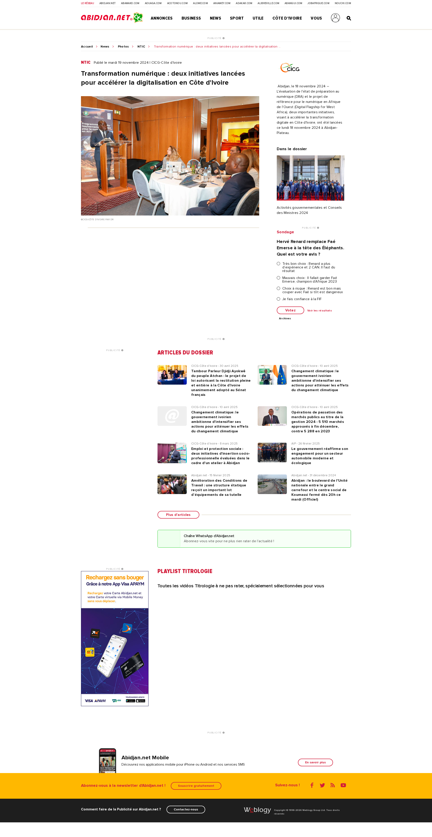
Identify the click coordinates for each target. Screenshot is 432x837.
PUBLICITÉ (215, 38)
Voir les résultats (319, 310)
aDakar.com (244, 3)
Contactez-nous (186, 809)
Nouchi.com (343, 3)
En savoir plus (315, 762)
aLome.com (200, 3)
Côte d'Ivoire (287, 18)
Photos (123, 46)
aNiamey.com (222, 3)
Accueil (87, 46)
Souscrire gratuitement (196, 786)
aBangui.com (293, 3)
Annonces (162, 18)
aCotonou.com (177, 3)
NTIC (141, 46)
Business (191, 18)
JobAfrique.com (318, 3)
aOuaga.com (153, 3)
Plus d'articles (178, 515)
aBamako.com (130, 3)
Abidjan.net (107, 3)
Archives (285, 318)
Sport (237, 18)
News (215, 18)
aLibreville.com (268, 3)
